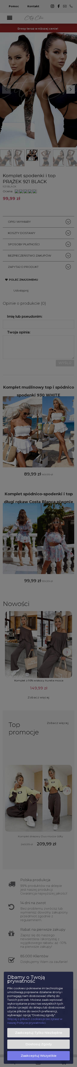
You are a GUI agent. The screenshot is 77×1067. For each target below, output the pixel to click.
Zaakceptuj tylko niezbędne (38, 1033)
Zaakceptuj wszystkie (38, 1056)
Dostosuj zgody (38, 1044)
